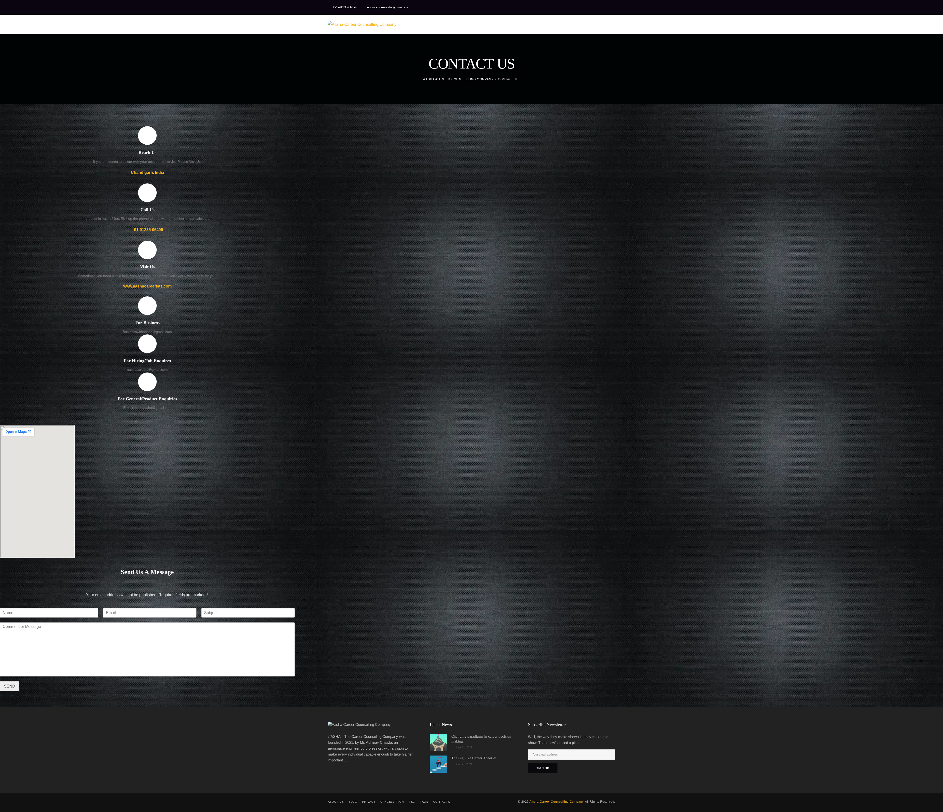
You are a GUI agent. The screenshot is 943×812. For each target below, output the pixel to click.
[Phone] (610, 7)
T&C (412, 801)
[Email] (600, 7)
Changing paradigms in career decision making (481, 738)
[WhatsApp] (581, 7)
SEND (9, 686)
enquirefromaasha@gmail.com (388, 7)
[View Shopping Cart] (589, 24)
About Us (336, 801)
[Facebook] (541, 7)
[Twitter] (551, 7)
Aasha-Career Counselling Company (556, 801)
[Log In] (610, 24)
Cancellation (392, 801)
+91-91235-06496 (345, 7)
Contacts (441, 801)
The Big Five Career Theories (474, 758)
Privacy (368, 801)
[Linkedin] (571, 7)
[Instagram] (561, 7)
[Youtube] (591, 7)
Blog (353, 801)
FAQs (424, 801)
